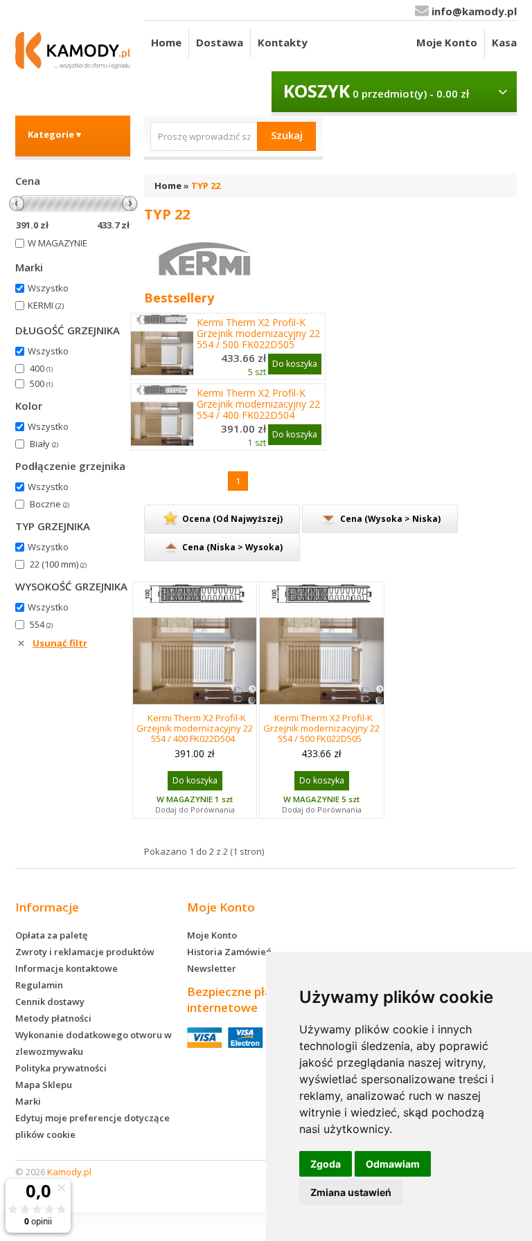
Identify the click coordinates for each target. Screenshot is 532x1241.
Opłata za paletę (51, 935)
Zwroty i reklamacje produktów (84, 951)
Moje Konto (446, 42)
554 (41, 624)
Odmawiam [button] (393, 1164)
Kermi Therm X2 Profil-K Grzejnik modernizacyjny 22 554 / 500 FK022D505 (258, 333)
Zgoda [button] (325, 1164)
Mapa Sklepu (43, 1084)
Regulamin (39, 985)
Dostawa (219, 42)
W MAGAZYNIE (57, 243)
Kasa (504, 42)
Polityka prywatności (61, 1068)
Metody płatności (53, 1018)
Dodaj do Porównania (195, 809)
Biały (44, 443)
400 (41, 368)
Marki (28, 1101)
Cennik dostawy (50, 1001)
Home (166, 42)
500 (41, 383)
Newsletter (211, 968)
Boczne (49, 504)
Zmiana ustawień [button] (350, 1192)
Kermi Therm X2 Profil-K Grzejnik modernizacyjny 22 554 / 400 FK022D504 (258, 404)
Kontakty (283, 42)
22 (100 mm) (58, 564)
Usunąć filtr (60, 643)
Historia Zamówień (229, 951)
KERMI (46, 305)
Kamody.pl (69, 1172)
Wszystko (48, 288)
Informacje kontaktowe (66, 968)
